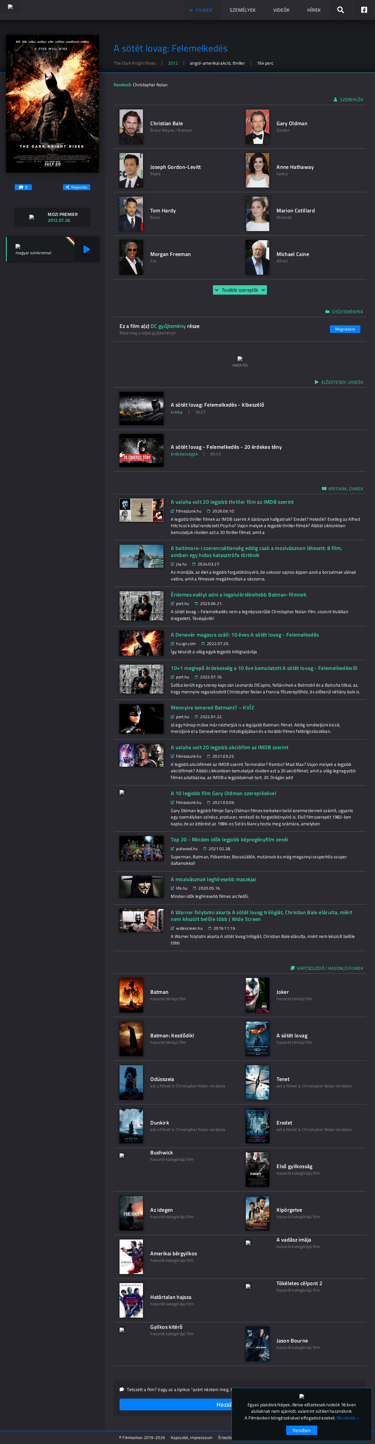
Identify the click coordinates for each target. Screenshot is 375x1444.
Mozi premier (63, 214)
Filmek (204, 9)
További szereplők (240, 289)
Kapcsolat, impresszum (191, 1437)
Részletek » (348, 1418)
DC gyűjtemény (168, 326)
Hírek (314, 9)
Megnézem (345, 329)
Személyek (243, 9)
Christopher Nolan (150, 84)
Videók (281, 9)
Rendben (302, 1430)
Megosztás (79, 187)
